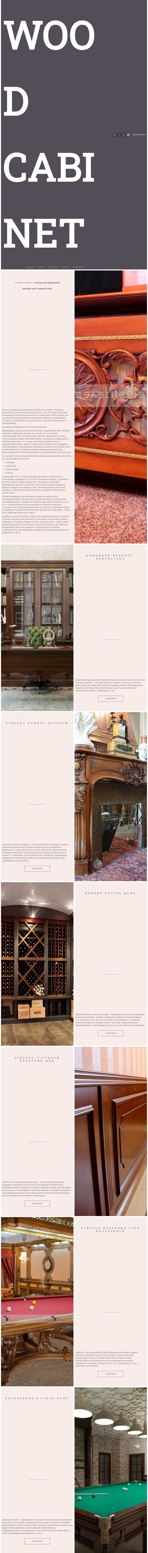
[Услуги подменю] (45, 267)
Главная (19, 283)
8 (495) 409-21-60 (139, 135)
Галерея (29, 283)
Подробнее (114, 700)
